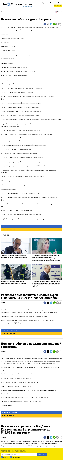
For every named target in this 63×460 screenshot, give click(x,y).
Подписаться (31, 239)
